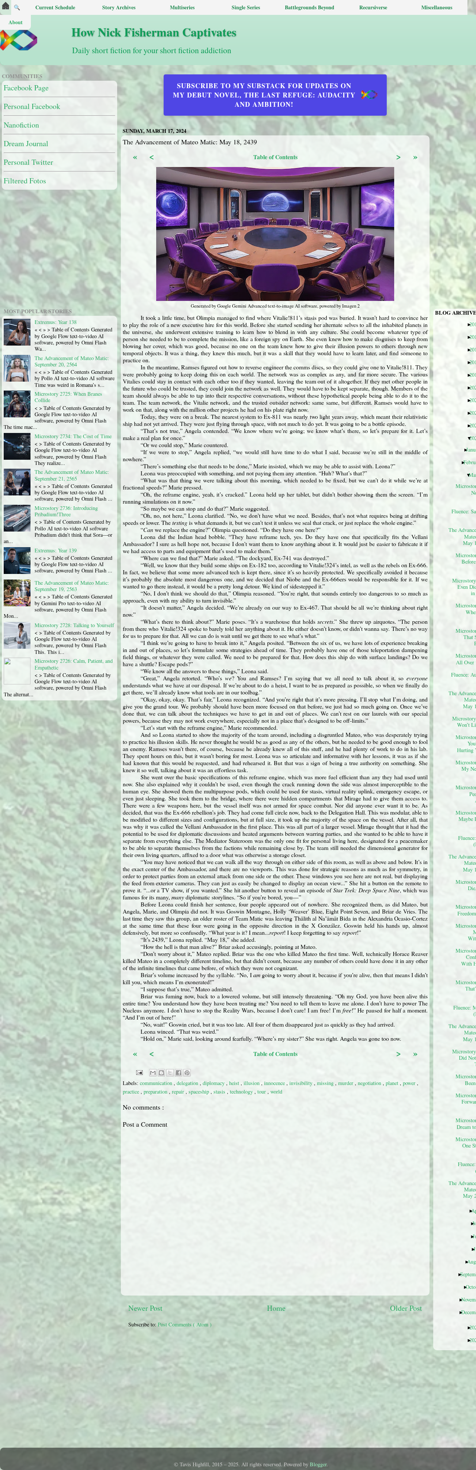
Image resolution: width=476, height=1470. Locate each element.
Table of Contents (275, 157)
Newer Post (145, 1308)
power (410, 1083)
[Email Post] (139, 1071)
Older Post (406, 1308)
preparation (156, 1091)
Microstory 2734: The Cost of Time (73, 436)
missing (326, 1083)
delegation (188, 1083)
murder (346, 1083)
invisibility (301, 1083)
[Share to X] (170, 1072)
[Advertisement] (302, 1391)
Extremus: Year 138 (56, 321)
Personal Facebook (32, 106)
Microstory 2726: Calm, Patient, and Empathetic (74, 664)
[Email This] (153, 1072)
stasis (220, 1091)
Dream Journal (26, 143)
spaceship (199, 1091)
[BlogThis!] (161, 1072)
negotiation (370, 1083)
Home (276, 1308)
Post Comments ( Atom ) (185, 1324)
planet (393, 1083)
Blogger (318, 1464)
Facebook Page (26, 88)
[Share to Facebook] (178, 1072)
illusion (252, 1083)
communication (157, 1083)
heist (235, 1083)
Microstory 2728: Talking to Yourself (74, 625)
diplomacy (214, 1083)
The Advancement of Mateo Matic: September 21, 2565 (72, 475)
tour (262, 1091)
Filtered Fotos (25, 181)
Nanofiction (21, 125)
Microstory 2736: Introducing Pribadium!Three (66, 511)
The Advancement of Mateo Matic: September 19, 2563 (72, 586)
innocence (275, 1083)
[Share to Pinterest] (187, 1072)
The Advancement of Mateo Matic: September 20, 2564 (72, 361)
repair (179, 1091)
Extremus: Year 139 (56, 550)
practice (132, 1091)
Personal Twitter (28, 162)
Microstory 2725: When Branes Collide (68, 397)
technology (242, 1091)
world (276, 1091)
